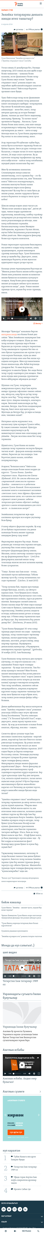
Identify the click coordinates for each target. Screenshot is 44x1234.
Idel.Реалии (26, 1231)
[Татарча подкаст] (5, 1231)
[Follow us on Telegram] (20, 1209)
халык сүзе (7, 10)
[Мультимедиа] (15, 1231)
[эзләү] (38, 1231)
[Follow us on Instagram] (14, 1209)
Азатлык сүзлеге (13, 1091)
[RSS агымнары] (25, 1209)
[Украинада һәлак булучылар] (22, 1013)
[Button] (18, 29)
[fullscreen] (40, 318)
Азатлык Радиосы (13, 304)
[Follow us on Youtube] (9, 1209)
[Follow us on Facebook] (3, 1209)
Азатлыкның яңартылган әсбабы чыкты (24, 1058)
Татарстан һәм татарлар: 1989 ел (21, 960)
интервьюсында (9, 335)
